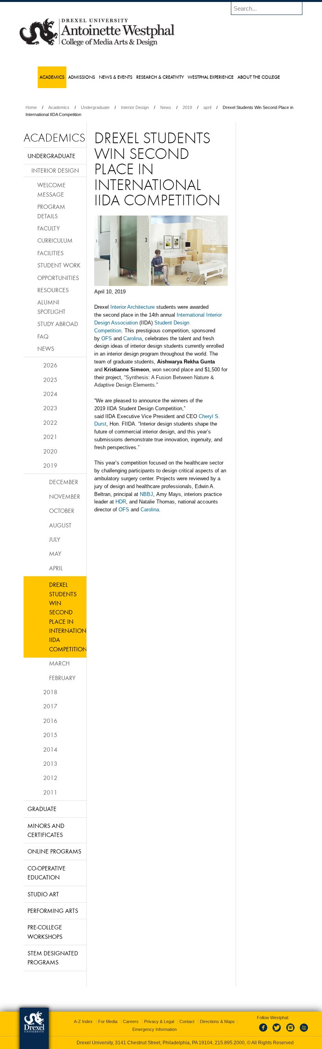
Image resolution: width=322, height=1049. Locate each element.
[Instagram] (290, 1032)
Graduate (42, 809)
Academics (59, 107)
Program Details (51, 211)
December (63, 482)
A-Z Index (83, 1021)
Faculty (48, 228)
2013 (50, 763)
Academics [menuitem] (52, 77)
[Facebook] (265, 1032)
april (207, 107)
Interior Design (135, 107)
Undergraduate (95, 107)
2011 (50, 792)
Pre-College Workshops (44, 931)
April (56, 568)
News (165, 107)
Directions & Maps (217, 1021)
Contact (186, 1021)
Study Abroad (57, 324)
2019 (187, 107)
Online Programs (54, 851)
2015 (50, 735)
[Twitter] (278, 1032)
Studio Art (43, 894)
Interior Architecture (132, 307)
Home (31, 107)
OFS (106, 338)
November (64, 496)
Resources (53, 290)
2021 (50, 437)
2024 (50, 394)
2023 (50, 408)
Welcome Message (51, 189)
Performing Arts (52, 910)
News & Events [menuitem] (115, 77)
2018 (50, 692)
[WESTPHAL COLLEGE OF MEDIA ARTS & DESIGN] (97, 45)
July (54, 539)
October (61, 510)
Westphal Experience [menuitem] (211, 77)
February (62, 678)
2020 (50, 451)
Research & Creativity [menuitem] (160, 77)
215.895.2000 (230, 1042)
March (59, 663)
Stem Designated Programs (52, 957)
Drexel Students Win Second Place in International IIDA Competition (67, 617)
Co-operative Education (46, 872)
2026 (50, 365)
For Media (107, 1021)
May (55, 553)
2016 (50, 721)
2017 (50, 706)
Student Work (58, 265)
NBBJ (146, 494)
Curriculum (55, 240)
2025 (50, 379)
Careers (131, 1021)
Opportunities (58, 278)
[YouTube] (303, 1032)
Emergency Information (154, 1029)
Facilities (50, 253)
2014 (50, 749)
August (60, 525)
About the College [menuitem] (259, 77)
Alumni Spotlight (51, 306)
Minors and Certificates (45, 830)
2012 (50, 778)
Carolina (132, 338)
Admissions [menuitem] (81, 77)
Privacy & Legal (159, 1021)
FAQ (42, 336)
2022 (50, 422)
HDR (120, 502)
